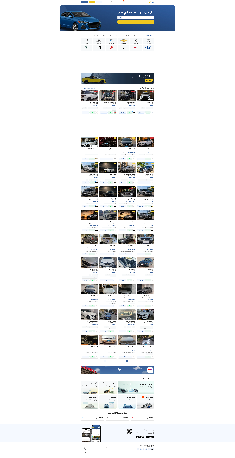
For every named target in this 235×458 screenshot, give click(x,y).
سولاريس (143, 352)
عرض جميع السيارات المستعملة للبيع (88, 88)
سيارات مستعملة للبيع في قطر (87, 451)
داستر (121, 251)
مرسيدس (144, 154)
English (98, 1)
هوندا (148, 275)
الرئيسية (125, 447)
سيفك (146, 275)
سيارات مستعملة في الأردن (87, 449)
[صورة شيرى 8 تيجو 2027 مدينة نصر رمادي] (145, 215)
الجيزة (132, 352)
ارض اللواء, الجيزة (94, 301)
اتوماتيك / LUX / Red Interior (144, 328)
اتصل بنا (124, 449)
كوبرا (123, 108)
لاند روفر (105, 108)
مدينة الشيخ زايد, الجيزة (149, 108)
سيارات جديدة (138, 2)
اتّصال (140, 112)
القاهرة (132, 154)
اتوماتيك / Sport (140, 301)
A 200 (86, 154)
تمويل (133, 156)
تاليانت (125, 227)
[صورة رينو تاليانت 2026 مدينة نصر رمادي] (127, 215)
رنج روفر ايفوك (114, 109)
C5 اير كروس (124, 301)
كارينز (108, 251)
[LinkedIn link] (141, 449)
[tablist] (117, 35)
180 (126, 352)
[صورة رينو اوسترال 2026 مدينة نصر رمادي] (145, 191)
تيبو (127, 275)
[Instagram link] (138, 449)
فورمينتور (121, 108)
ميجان (106, 275)
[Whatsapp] (148, 112)
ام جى (108, 179)
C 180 (145, 301)
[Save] (138, 92)
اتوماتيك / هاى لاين (123, 154)
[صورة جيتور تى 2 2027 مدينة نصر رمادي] (89, 215)
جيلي (92, 275)
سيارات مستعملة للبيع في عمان (86, 452)
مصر (151, 449)
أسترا (127, 154)
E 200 (107, 301)
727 (108, 361)
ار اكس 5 (105, 203)
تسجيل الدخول (84, 2)
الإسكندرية (132, 301)
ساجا (87, 179)
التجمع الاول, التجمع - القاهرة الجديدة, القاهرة (146, 326)
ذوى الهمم (124, 156)
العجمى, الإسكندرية (112, 275)
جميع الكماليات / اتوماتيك (112, 328)
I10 (87, 251)
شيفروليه (108, 326)
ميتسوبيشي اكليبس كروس (109, 227)
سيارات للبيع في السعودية (106, 451)
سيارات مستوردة (132, 2)
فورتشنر (84, 108)
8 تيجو (143, 227)
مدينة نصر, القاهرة (94, 154)
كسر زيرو (128, 156)
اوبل (130, 154)
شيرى (145, 227)
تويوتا (86, 108)
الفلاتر (120, 17)
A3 (106, 154)
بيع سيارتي (91, 2)
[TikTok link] (143, 449)
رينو (127, 227)
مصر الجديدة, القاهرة (149, 179)
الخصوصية (124, 452)
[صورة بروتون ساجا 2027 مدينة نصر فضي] (89, 167)
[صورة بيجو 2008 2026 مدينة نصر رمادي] (89, 191)
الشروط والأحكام (123, 451)
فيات (130, 275)
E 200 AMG (84, 326)
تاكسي (131, 156)
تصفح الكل (136, 22)
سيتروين (129, 301)
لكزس (144, 108)
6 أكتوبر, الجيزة (94, 251)
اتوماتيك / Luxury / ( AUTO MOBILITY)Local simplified (90, 277)
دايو (111, 352)
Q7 (90, 352)
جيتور (90, 227)
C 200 (140, 154)
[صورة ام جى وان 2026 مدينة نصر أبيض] (108, 167)
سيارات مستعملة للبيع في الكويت (86, 447)
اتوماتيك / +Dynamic (113, 276)
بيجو (145, 179)
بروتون (90, 179)
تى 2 (87, 227)
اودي (108, 154)
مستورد (103, 227)
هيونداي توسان (129, 326)
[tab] (149, 35)
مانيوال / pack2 (124, 275)
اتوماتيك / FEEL (132, 303)
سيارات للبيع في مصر (107, 447)
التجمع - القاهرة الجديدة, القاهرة (111, 108)
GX (141, 108)
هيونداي (90, 251)
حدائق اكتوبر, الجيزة (112, 326)
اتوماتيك (88, 352)
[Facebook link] (146, 449)
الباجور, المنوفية (150, 352)
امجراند (90, 275)
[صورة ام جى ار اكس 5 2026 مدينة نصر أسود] (108, 191)
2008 (142, 179)
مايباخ (120, 203)
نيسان (90, 301)
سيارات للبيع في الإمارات (107, 449)
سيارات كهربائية (125, 2)
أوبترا (105, 326)
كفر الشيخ (113, 251)
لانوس (109, 352)
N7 (87, 301)
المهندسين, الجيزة (112, 154)
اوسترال (143, 203)
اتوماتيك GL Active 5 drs (149, 354)
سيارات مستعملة (145, 2)
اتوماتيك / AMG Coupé (113, 303)
